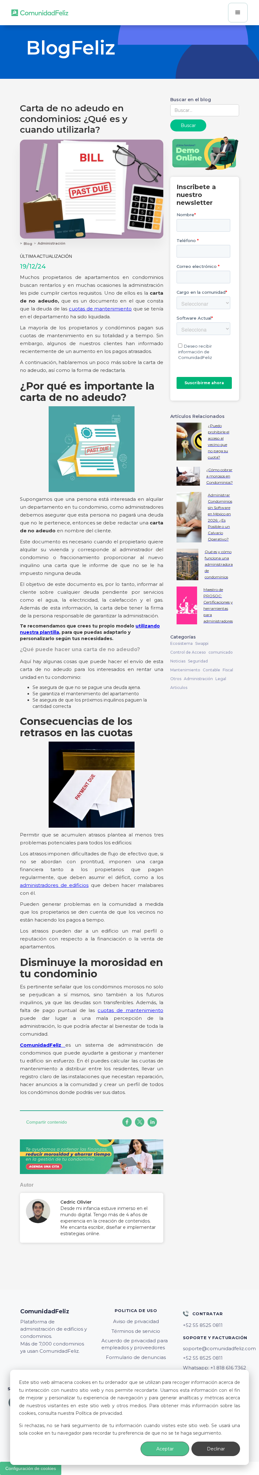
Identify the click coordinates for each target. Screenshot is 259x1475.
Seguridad (198, 661)
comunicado (220, 652)
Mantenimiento (185, 670)
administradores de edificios (54, 885)
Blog (28, 243)
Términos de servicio (135, 1331)
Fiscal (228, 670)
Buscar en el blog (190, 99)
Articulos (178, 687)
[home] (39, 12)
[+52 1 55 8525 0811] (217, 1325)
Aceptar (165, 1449)
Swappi (201, 643)
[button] (238, 12)
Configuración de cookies (30, 1468)
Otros (175, 678)
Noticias (177, 661)
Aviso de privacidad (136, 1321)
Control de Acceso (188, 652)
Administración (51, 243)
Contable (211, 670)
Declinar (216, 1449)
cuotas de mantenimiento (100, 309)
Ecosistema (181, 643)
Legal (220, 678)
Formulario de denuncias (136, 1357)
